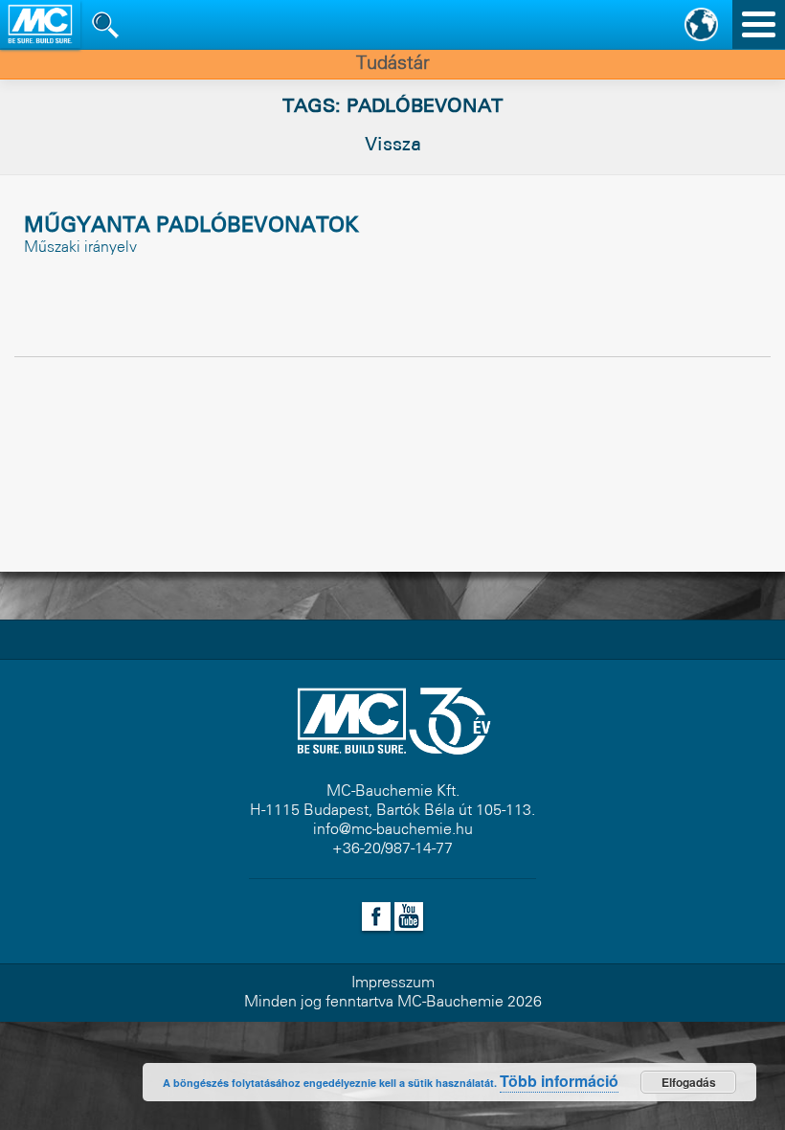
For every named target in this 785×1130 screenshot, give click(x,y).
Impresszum (393, 983)
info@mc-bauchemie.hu (393, 830)
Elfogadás (689, 1082)
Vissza (393, 145)
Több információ (559, 1081)
